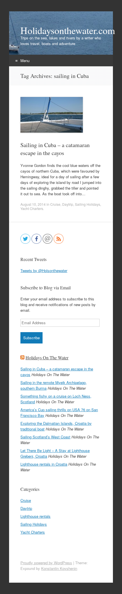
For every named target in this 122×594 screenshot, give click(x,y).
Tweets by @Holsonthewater (43, 270)
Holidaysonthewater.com (61, 30)
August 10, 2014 (33, 204)
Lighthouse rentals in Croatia (43, 464)
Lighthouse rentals (35, 516)
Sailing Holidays (87, 204)
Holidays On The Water (47, 357)
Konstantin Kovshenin (59, 568)
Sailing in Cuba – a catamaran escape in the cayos (55, 149)
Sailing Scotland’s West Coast (45, 437)
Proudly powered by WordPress (46, 562)
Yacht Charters (31, 208)
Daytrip (67, 204)
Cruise (55, 204)
